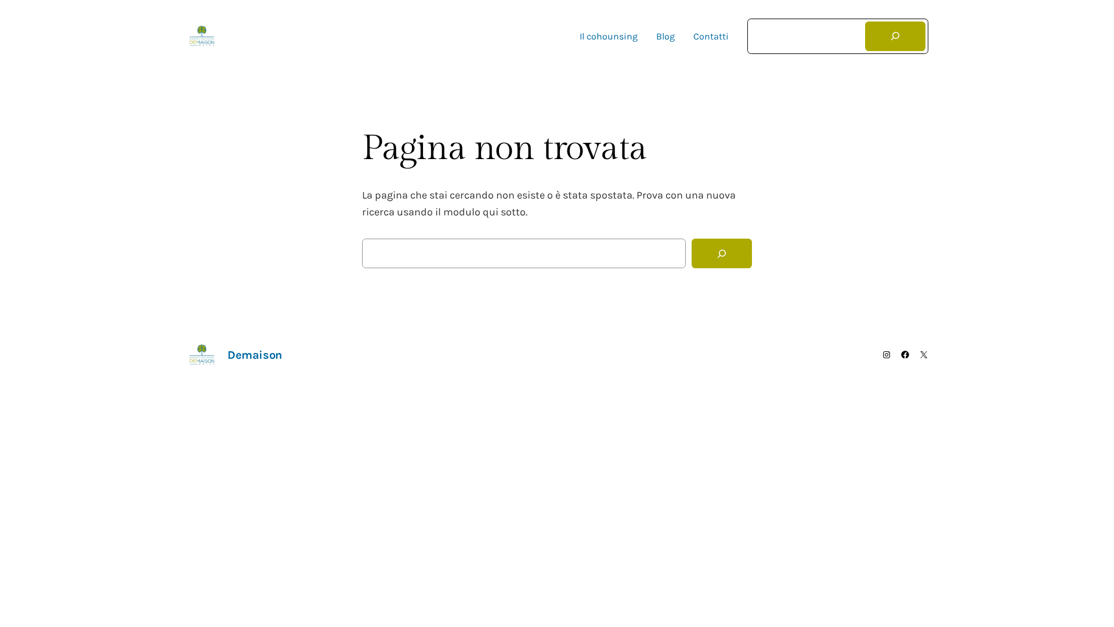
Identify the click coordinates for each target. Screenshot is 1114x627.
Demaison (256, 36)
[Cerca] (895, 36)
